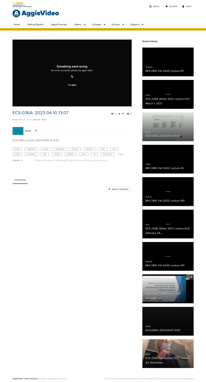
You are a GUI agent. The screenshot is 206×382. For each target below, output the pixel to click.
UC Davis (109, 379)
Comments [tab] (20, 180)
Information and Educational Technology (133, 379)
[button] (154, 6)
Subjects (134, 24)
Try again (72, 85)
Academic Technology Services (52, 379)
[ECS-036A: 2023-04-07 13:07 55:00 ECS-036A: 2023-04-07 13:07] (168, 321)
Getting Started (35, 24)
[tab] (18, 131)
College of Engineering (54, 160)
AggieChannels (59, 24)
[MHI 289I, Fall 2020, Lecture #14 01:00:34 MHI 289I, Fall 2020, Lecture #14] (168, 256)
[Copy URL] (72, 77)
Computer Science (75, 160)
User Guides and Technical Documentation (173, 379)
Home (17, 24)
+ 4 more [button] (120, 154)
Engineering (101, 160)
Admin (77, 24)
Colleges (96, 24)
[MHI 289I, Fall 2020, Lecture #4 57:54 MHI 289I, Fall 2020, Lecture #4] (168, 159)
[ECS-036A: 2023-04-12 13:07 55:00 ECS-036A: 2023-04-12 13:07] (168, 127)
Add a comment (119, 189)
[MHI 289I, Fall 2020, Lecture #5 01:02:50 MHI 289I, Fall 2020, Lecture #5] (168, 62)
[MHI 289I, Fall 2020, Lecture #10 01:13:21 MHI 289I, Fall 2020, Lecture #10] (168, 192)
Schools (116, 24)
